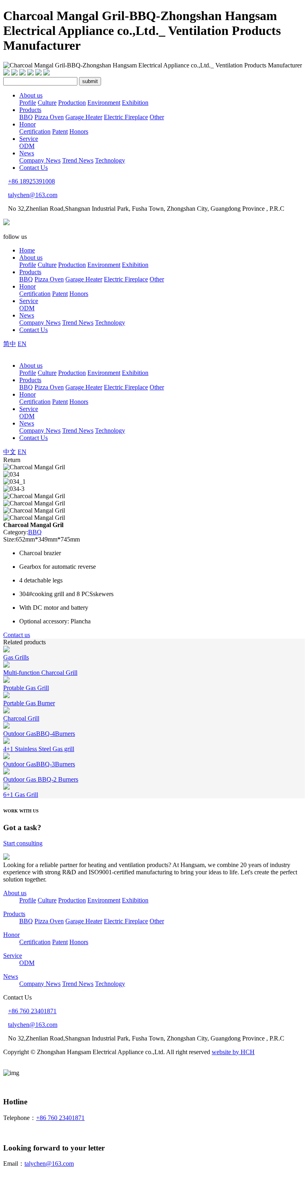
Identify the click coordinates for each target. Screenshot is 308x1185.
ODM (26, 146)
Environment (103, 102)
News (26, 153)
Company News (40, 160)
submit (90, 81)
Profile (27, 102)
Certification (35, 131)
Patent (60, 131)
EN (22, 343)
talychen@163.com (32, 194)
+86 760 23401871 (32, 1011)
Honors (78, 131)
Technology (110, 160)
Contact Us (33, 167)
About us (31, 95)
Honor (27, 124)
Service (28, 138)
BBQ (26, 117)
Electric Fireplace (126, 117)
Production (72, 102)
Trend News (77, 160)
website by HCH (233, 1052)
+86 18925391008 (31, 181)
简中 (9, 343)
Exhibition (135, 102)
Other (157, 117)
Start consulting (23, 843)
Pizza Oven (49, 117)
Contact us (16, 634)
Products (30, 109)
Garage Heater (83, 117)
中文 (9, 451)
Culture (47, 102)
